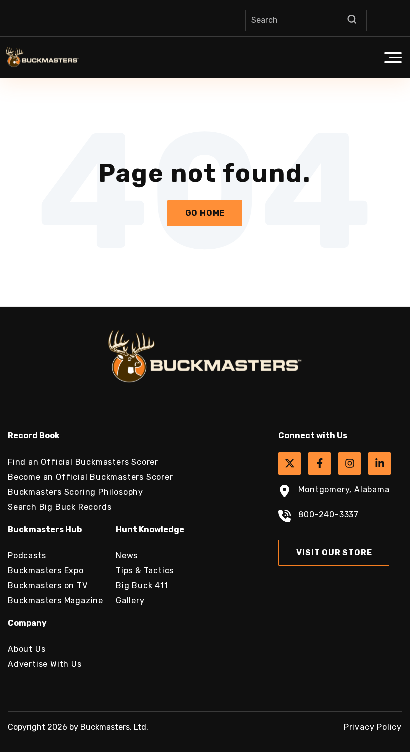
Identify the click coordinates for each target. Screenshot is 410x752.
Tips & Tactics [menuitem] (145, 570)
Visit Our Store (334, 552)
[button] (393, 57)
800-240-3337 (328, 514)
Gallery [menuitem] (130, 600)
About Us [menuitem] (27, 649)
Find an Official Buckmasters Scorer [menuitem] (83, 462)
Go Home (206, 213)
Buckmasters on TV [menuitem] (48, 585)
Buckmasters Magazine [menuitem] (56, 600)
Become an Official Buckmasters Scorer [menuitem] (91, 477)
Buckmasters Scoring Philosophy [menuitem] (76, 492)
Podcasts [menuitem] (27, 555)
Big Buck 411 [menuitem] (142, 585)
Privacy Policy (373, 727)
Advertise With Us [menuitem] (45, 664)
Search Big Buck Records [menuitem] (60, 507)
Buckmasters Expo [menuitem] (46, 570)
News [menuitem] (127, 555)
